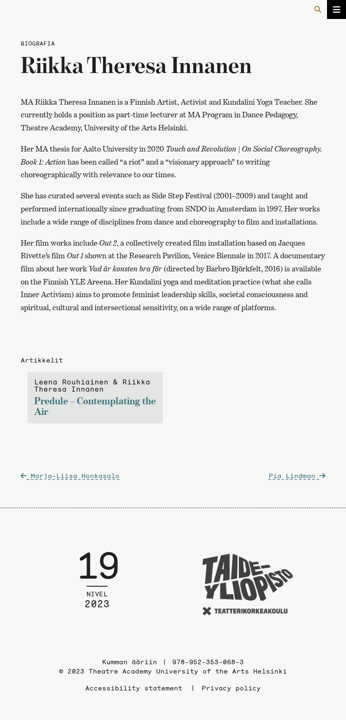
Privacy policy (231, 688)
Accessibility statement (133, 688)
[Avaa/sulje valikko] (336, 9)
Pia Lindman (294, 475)
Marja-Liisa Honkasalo (73, 475)
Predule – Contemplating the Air (95, 398)
